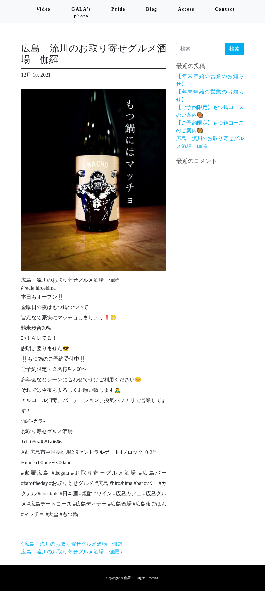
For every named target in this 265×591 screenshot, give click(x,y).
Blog (151, 9)
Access (186, 9)
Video (44, 9)
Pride (118, 9)
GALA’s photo (81, 12)
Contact (225, 9)
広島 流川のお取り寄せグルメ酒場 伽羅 (72, 544)
